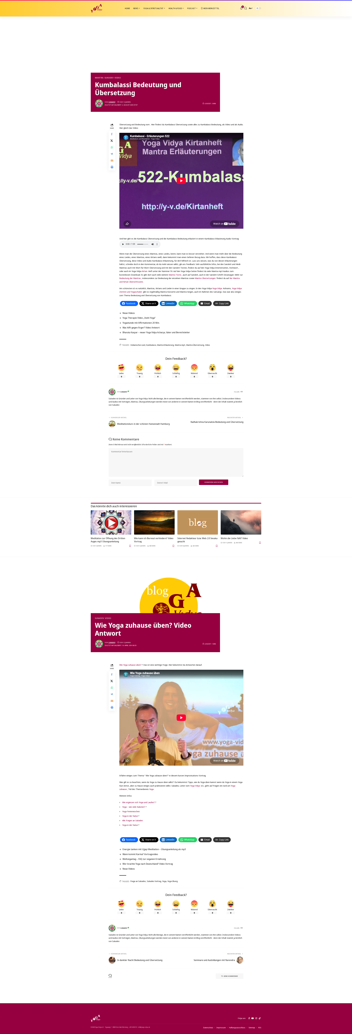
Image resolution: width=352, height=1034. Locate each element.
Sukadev (109, 78)
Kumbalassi (151, 345)
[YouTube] (252, 1018)
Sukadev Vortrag (154, 881)
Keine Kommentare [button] (231, 976)
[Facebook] (249, 1018)
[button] (245, 8)
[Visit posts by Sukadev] (99, 103)
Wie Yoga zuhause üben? (130, 664)
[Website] (241, 392)
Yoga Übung (172, 881)
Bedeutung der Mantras (130, 278)
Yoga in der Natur (130, 816)
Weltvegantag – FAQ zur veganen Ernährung (144, 859)
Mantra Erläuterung (165, 345)
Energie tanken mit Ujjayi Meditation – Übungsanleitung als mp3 (154, 849)
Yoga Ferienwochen (131, 811)
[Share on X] (112, 140)
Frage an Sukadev (138, 881)
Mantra (99, 78)
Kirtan (144, 271)
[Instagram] (256, 1018)
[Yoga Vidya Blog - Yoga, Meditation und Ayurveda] (96, 8)
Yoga (151, 789)
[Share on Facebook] (112, 134)
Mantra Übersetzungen (205, 278)
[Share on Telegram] (112, 153)
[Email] (112, 160)
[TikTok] (259, 1018)
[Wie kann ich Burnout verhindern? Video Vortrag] (154, 522)
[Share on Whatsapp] (112, 147)
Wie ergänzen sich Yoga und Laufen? (138, 802)
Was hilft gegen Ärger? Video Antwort (141, 327)
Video (118, 78)
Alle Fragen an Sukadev (132, 820)
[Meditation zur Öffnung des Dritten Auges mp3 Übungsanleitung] (111, 522)
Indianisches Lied (137, 345)
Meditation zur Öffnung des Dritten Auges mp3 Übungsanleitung (108, 540)
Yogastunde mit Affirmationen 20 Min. (141, 322)
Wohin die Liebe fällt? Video (234, 538)
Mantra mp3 (180, 345)
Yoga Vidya (217, 288)
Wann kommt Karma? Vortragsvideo (140, 854)
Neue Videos (129, 313)
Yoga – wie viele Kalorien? (133, 806)
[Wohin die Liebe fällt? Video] (241, 522)
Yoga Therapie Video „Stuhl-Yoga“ (139, 317)
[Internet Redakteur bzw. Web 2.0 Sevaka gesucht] (197, 522)
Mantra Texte (175, 274)
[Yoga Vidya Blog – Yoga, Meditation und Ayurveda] (95, 1018)
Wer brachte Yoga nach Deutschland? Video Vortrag (148, 863)
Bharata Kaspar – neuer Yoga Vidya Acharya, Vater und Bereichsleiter (156, 332)
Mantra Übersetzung (195, 345)
